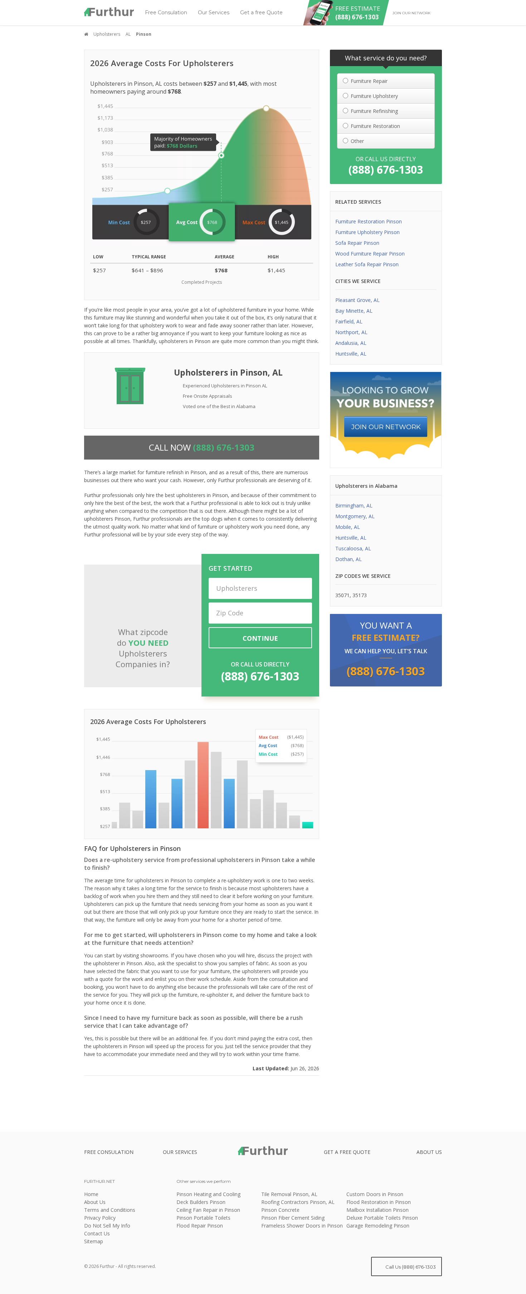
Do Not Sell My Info (107, 1225)
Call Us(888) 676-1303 (410, 1267)
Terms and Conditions (109, 1209)
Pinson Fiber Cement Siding (293, 1217)
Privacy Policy (100, 1217)
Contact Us (97, 1233)
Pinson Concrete (280, 1209)
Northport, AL (351, 332)
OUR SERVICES (180, 1152)
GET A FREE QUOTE (347, 1152)
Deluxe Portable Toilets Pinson (382, 1217)
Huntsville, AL (350, 353)
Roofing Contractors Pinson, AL (298, 1202)
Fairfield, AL (348, 321)
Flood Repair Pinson (199, 1225)
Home (91, 1194)
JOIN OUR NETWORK (386, 427)
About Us (95, 1202)
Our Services (213, 12)
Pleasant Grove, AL (357, 300)
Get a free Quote (261, 12)
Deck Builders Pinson (200, 1202)
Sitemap (93, 1241)
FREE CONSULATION (108, 1152)
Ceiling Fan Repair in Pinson (208, 1209)
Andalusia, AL (350, 342)
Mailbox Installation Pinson (377, 1209)
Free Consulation (166, 12)
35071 (342, 595)
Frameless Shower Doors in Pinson (302, 1225)
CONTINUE (260, 638)
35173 (359, 595)
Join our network (411, 13)
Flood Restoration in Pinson (378, 1202)
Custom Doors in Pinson (374, 1194)
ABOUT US (429, 1152)
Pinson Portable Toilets (203, 1217)
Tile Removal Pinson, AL (289, 1194)
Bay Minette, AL (353, 310)
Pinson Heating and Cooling (208, 1194)
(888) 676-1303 (260, 676)
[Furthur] (109, 11)
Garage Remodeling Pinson (377, 1225)
